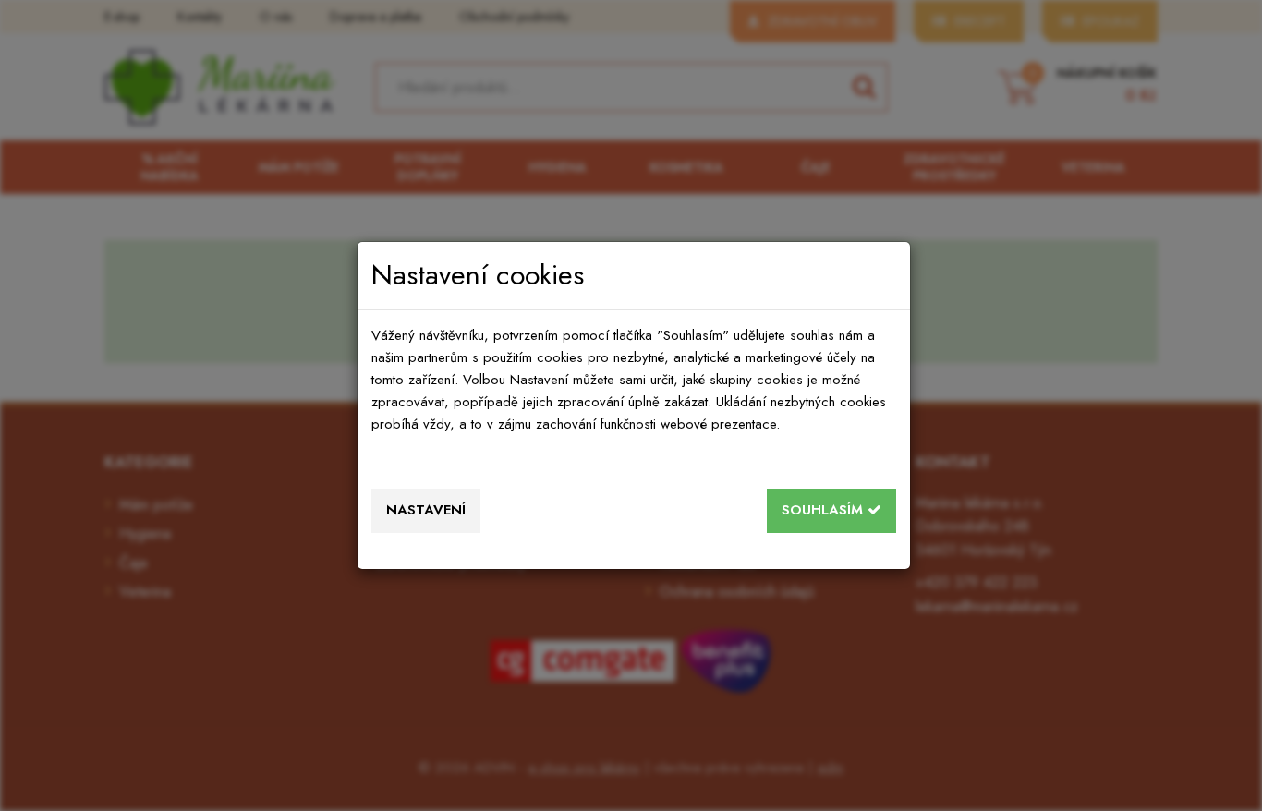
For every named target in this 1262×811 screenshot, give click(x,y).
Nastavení (426, 510)
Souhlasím (825, 510)
